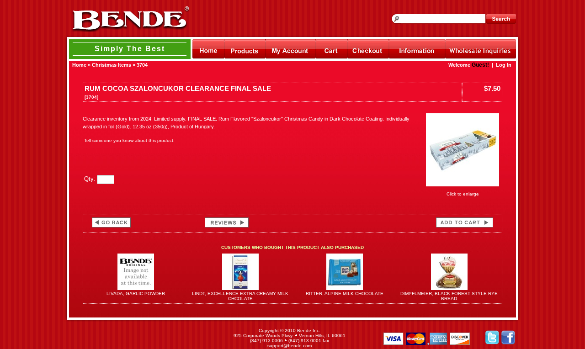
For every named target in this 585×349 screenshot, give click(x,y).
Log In (503, 65)
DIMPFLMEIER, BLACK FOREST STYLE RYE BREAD (449, 296)
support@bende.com (289, 345)
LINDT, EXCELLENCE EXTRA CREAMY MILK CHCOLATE (240, 296)
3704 (142, 65)
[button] (145, 338)
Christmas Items (111, 65)
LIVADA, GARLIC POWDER (135, 293)
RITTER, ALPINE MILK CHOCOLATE (344, 293)
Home (79, 65)
